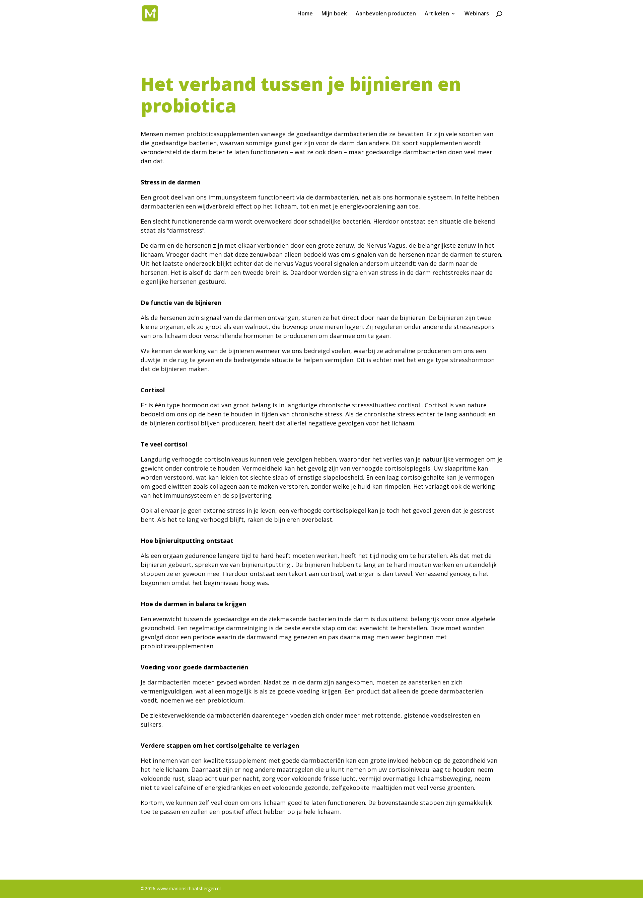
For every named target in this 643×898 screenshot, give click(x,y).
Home (305, 14)
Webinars (477, 14)
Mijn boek (334, 14)
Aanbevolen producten (386, 14)
